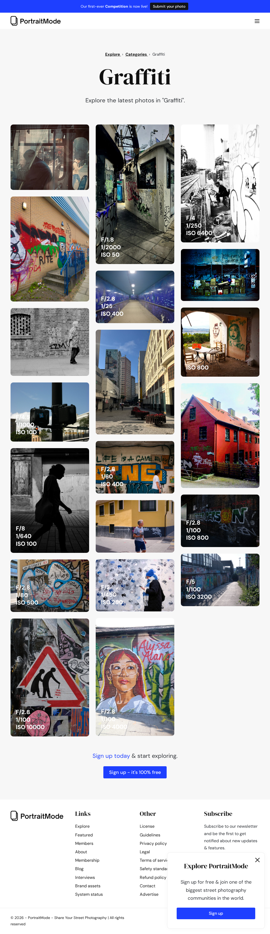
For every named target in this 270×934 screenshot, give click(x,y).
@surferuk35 (72, 313)
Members (84, 843)
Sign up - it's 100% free (135, 772)
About (81, 852)
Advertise (149, 894)
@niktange (244, 130)
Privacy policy (153, 843)
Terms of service (155, 860)
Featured (84, 835)
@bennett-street (238, 313)
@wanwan (159, 130)
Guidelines (150, 835)
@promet (160, 276)
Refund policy (153, 877)
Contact (147, 886)
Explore (82, 826)
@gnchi (77, 130)
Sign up (216, 913)
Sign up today (111, 756)
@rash (78, 202)
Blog (79, 868)
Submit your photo (169, 6)
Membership (87, 860)
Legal (145, 852)
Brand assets (87, 886)
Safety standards (156, 868)
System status (89, 894)
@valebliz (245, 254)
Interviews (85, 877)
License (147, 826)
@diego (162, 335)
